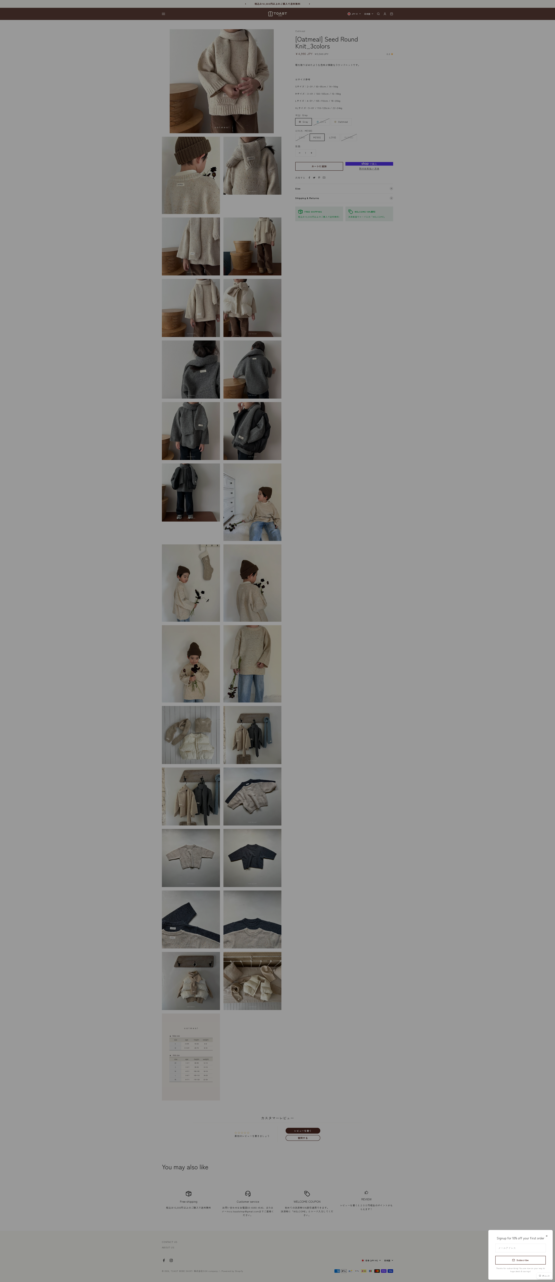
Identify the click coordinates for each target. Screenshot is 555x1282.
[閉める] (546, 1236)
